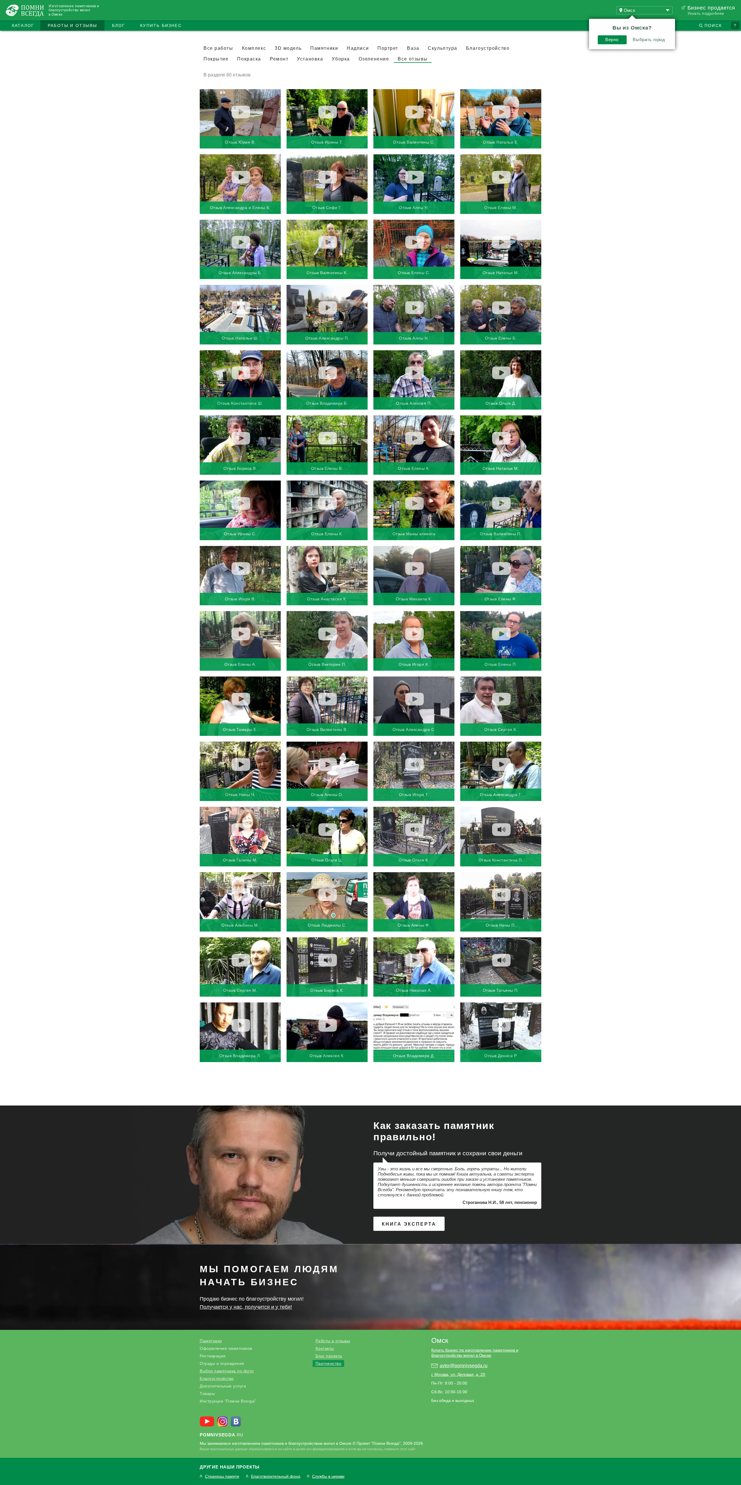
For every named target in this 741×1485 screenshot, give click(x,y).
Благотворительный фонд (275, 1476)
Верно (611, 39)
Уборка (341, 58)
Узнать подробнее (705, 13)
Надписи (358, 48)
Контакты (325, 1348)
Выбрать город (649, 39)
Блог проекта (329, 1356)
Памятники (324, 48)
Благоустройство (487, 48)
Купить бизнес (161, 25)
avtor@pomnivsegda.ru (463, 1365)
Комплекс (254, 48)
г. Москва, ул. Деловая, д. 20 (458, 1374)
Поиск (713, 25)
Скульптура (442, 48)
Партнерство (329, 1363)
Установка (310, 58)
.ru (221, 1434)
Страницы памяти (222, 1476)
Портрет (387, 48)
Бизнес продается (711, 8)
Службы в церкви (328, 1476)
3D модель (288, 48)
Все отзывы (413, 58)
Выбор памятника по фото (227, 1371)
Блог (118, 25)
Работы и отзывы (72, 25)
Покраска (249, 58)
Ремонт (279, 58)
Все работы (218, 48)
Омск (439, 1340)
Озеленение (374, 58)
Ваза (413, 48)
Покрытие (215, 58)
